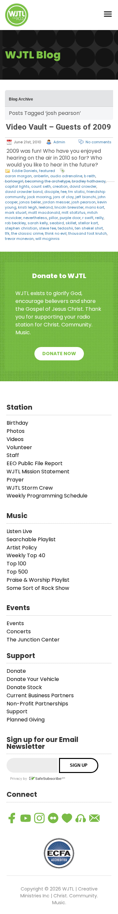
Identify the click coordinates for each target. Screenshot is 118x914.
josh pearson (83, 202)
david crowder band (24, 191)
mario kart (94, 207)
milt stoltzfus (74, 212)
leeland (46, 207)
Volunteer (19, 447)
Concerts (19, 631)
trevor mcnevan (19, 238)
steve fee (47, 228)
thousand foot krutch (87, 233)
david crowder (82, 186)
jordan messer (56, 202)
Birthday (17, 423)
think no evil (56, 233)
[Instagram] (39, 818)
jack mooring (39, 196)
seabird (56, 223)
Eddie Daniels (24, 170)
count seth (41, 186)
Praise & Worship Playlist (38, 580)
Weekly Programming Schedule (47, 495)
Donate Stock (24, 687)
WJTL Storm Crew (30, 488)
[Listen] (80, 818)
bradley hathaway (89, 181)
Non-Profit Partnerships (37, 703)
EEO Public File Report (35, 463)
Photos (16, 431)
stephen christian (21, 228)
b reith (89, 176)
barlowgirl (14, 181)
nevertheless (35, 217)
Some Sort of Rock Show (38, 588)
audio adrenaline (66, 176)
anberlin (41, 176)
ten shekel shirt (89, 228)
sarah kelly (38, 223)
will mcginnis (47, 238)
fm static (76, 191)
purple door (70, 217)
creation (60, 186)
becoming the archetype (47, 181)
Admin (59, 142)
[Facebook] (12, 818)
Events (15, 623)
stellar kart (88, 223)
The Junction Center (33, 639)
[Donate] (67, 818)
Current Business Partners (40, 695)
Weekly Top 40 (26, 555)
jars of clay (63, 196)
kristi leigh (27, 207)
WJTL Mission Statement (38, 471)
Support (17, 711)
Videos (15, 439)
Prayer (15, 479)
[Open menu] (108, 15)
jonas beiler (30, 202)
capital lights (17, 186)
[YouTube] (25, 818)
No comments (98, 142)
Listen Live (19, 531)
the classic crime (27, 233)
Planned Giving (26, 719)
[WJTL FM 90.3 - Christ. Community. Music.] (17, 15)
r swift (87, 217)
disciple (51, 191)
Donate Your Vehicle (33, 679)
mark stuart (16, 212)
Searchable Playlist (31, 539)
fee (64, 191)
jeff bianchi (85, 196)
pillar (53, 217)
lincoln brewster (69, 207)
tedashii (65, 228)
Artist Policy (22, 547)
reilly (99, 217)
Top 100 (16, 563)
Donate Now (59, 353)
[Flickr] (53, 818)
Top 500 (17, 571)
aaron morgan (18, 176)
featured (47, 170)
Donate (16, 671)
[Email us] (94, 818)
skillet (71, 223)
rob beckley (15, 223)
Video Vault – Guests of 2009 (58, 127)
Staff (13, 455)
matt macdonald (44, 212)
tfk (7, 233)
